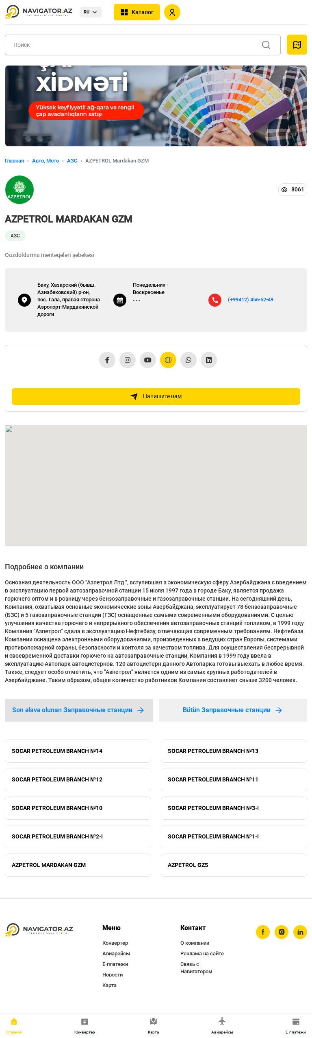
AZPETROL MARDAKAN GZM (49, 865)
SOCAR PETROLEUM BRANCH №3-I (213, 808)
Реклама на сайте (202, 953)
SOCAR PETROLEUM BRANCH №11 (213, 779)
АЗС (72, 161)
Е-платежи (115, 964)
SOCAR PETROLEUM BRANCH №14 (57, 751)
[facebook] (263, 932)
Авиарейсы (116, 953)
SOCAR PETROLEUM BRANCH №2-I (57, 836)
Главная (14, 161)
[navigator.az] (39, 930)
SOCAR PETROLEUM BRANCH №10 (57, 808)
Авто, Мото (45, 161)
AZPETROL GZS (188, 865)
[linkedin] (300, 932)
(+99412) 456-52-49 (250, 299)
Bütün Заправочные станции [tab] (227, 710)
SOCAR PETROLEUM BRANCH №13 (213, 751)
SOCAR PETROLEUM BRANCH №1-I (213, 836)
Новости (112, 975)
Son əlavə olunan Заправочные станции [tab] (72, 710)
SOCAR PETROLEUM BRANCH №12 (57, 779)
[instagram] (281, 932)
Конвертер (115, 943)
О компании (194, 943)
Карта (109, 985)
